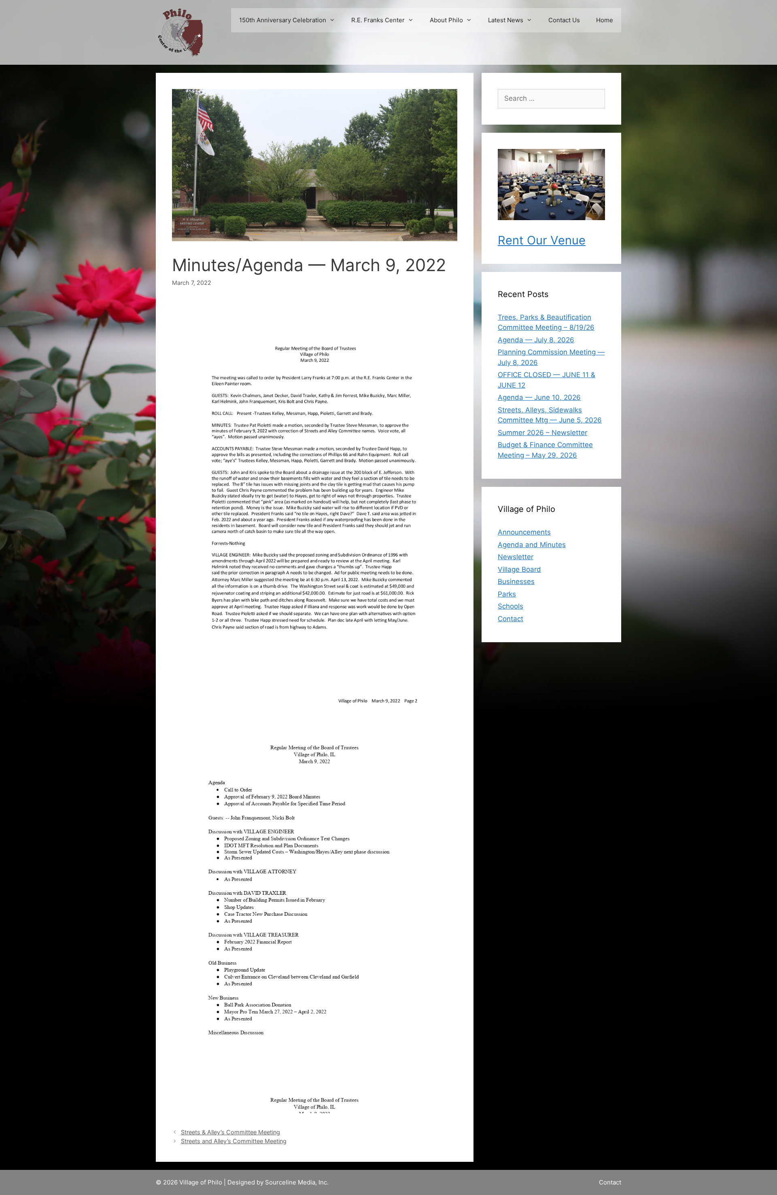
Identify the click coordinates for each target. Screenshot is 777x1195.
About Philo (446, 20)
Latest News (505, 20)
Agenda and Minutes (532, 545)
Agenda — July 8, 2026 (536, 340)
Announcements (524, 532)
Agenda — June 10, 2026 (539, 397)
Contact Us (564, 20)
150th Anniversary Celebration (282, 20)
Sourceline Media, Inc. (297, 1182)
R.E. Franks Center (378, 20)
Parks (507, 594)
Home (604, 20)
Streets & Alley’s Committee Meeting (230, 1132)
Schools (510, 606)
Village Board (519, 569)
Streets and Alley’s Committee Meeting (234, 1141)
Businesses (516, 581)
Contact (510, 619)
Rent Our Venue (542, 240)
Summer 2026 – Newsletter (542, 433)
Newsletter (515, 557)
